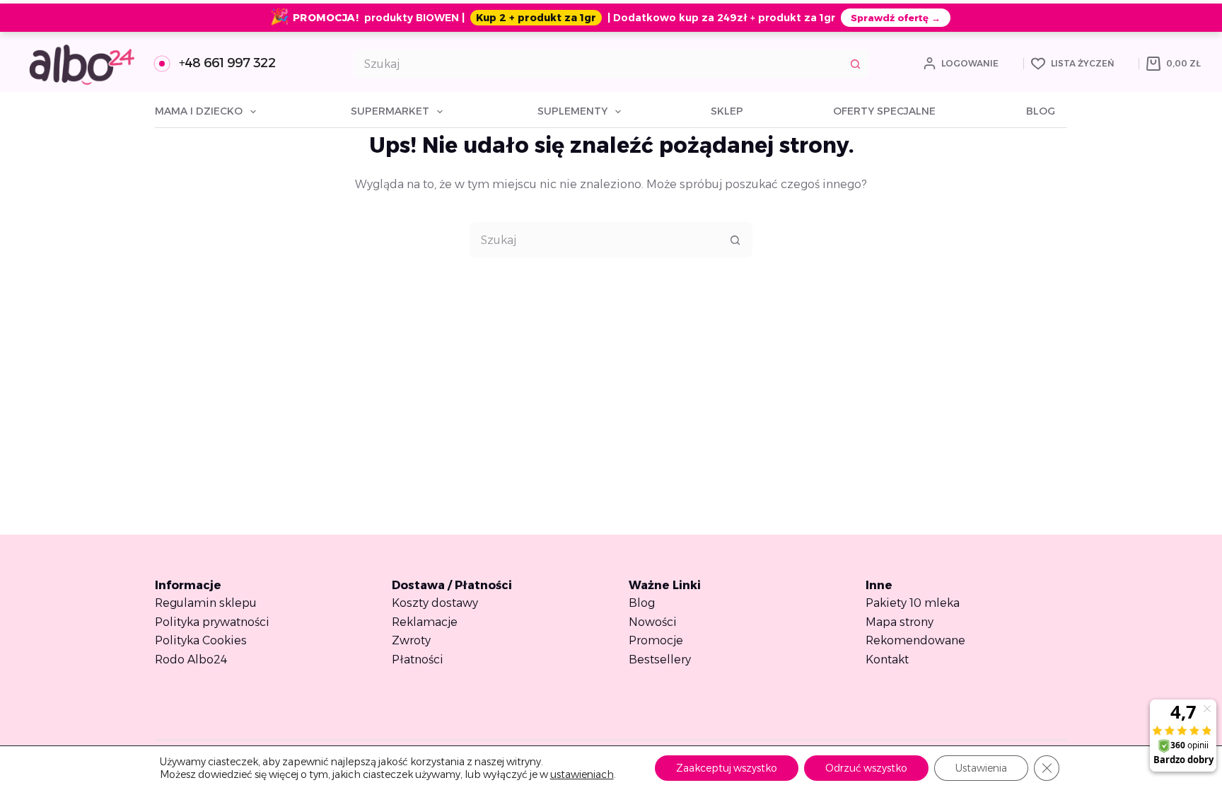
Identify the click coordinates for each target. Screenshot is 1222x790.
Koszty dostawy (435, 603)
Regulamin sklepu (206, 603)
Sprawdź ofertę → (896, 17)
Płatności (417, 659)
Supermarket (390, 111)
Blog (1040, 111)
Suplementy (572, 111)
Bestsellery (660, 659)
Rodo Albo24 (191, 659)
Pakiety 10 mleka (913, 603)
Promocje (656, 640)
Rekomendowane (915, 640)
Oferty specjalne (884, 111)
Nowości (653, 622)
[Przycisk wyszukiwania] (855, 63)
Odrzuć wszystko (866, 768)
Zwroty (411, 640)
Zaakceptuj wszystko (726, 768)
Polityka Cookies (201, 640)
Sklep (727, 111)
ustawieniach (582, 774)
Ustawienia (981, 768)
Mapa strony (899, 622)
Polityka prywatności (212, 622)
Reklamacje (425, 622)
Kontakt (887, 659)
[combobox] (598, 64)
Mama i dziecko (199, 111)
